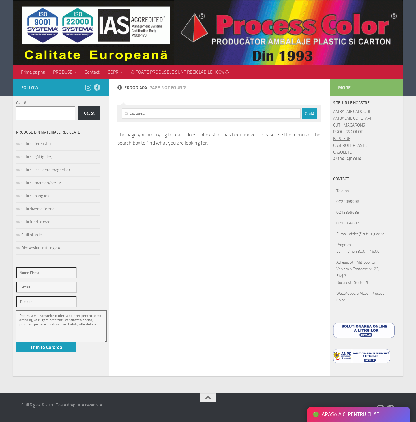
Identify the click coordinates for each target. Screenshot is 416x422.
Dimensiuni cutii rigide (40, 247)
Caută (21, 103)
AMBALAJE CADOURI (351, 111)
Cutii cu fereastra (36, 143)
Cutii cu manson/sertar (41, 182)
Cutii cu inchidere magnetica (45, 169)
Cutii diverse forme (38, 208)
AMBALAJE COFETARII (352, 118)
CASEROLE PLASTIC (350, 145)
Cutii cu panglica (35, 195)
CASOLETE (342, 152)
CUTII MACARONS (349, 125)
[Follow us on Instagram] (88, 87)
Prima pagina (33, 72)
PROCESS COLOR (348, 131)
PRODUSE (62, 72)
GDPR (113, 72)
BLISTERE (341, 138)
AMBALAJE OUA (347, 159)
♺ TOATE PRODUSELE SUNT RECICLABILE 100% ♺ (180, 72)
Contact (92, 72)
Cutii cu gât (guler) (36, 156)
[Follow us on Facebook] (97, 87)
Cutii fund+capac (35, 221)
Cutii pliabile (31, 234)
